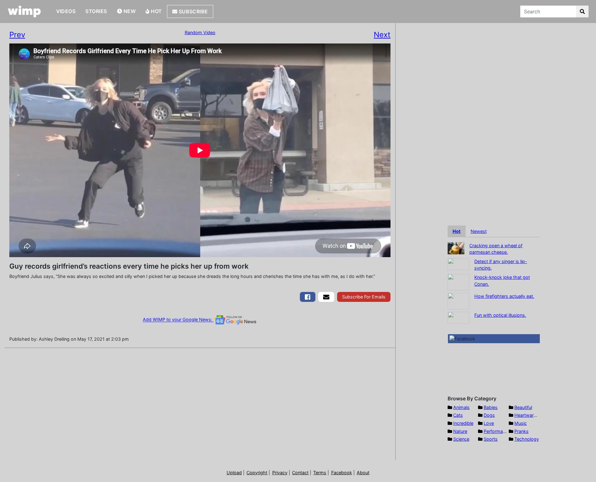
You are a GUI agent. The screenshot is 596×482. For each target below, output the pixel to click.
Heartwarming (529, 415)
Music (520, 423)
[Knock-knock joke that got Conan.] (458, 281)
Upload (234, 472)
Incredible (463, 423)
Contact (300, 472)
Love (489, 423)
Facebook (341, 472)
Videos (66, 11)
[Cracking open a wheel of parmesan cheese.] (456, 247)
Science (461, 439)
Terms (319, 472)
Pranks (521, 431)
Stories (96, 11)
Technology (526, 439)
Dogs (489, 415)
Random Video (200, 32)
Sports (491, 439)
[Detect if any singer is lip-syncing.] (458, 263)
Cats (458, 415)
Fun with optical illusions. (500, 315)
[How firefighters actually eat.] (458, 300)
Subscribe (192, 11)
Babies (491, 407)
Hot (156, 11)
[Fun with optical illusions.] (458, 317)
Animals (461, 407)
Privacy (279, 472)
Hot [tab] (457, 231)
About (363, 472)
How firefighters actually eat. (504, 296)
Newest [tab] (479, 231)
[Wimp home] (24, 11)
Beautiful (523, 407)
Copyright (256, 472)
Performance (497, 431)
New (129, 11)
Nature (460, 431)
